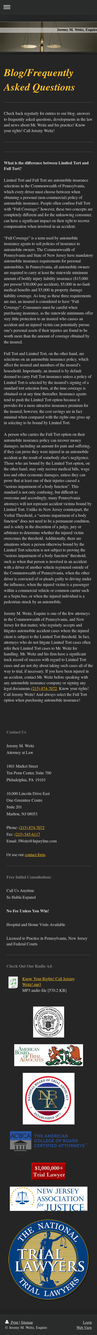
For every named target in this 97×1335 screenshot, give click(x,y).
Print (14, 1322)
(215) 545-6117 (27, 834)
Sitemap (27, 1322)
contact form (35, 854)
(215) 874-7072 (44, 688)
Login (87, 1322)
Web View (84, 1327)
